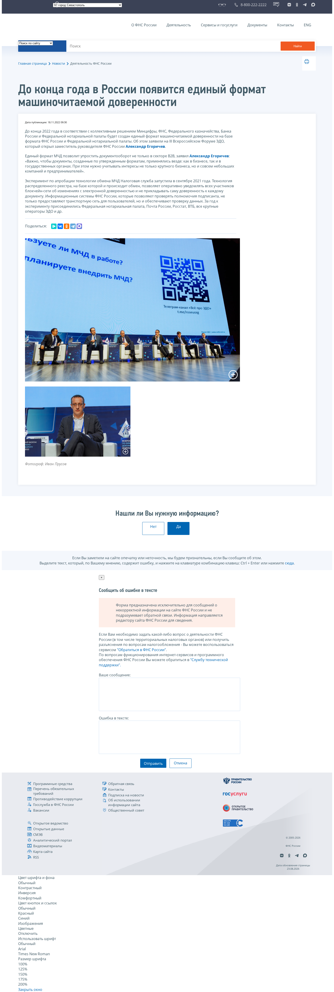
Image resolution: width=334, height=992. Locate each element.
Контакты (285, 24)
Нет (153, 526)
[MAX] (79, 226)
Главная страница (32, 63)
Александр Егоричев (145, 146)
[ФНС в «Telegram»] (304, 4)
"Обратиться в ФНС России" (141, 649)
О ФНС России (144, 24)
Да (178, 526)
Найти (298, 46)
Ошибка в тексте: (114, 718)
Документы (257, 24)
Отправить (153, 763)
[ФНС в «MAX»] (312, 4)
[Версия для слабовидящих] (223, 4)
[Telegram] (73, 226)
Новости (58, 63)
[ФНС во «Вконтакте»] (289, 4)
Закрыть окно (30, 989)
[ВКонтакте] (60, 226)
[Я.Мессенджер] (54, 226)
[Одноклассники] (66, 226)
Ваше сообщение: (115, 674)
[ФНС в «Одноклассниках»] (297, 4)
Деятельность (179, 24)
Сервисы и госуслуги (219, 24)
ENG (307, 24)
